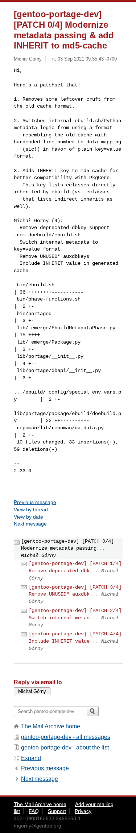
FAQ (34, 811)
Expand (31, 758)
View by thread (31, 509)
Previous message (35, 502)
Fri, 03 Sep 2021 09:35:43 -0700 (83, 59)
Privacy (83, 811)
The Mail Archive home (50, 726)
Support (57, 811)
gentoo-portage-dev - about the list (65, 747)
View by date (28, 517)
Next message (30, 524)
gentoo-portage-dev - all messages (65, 737)
